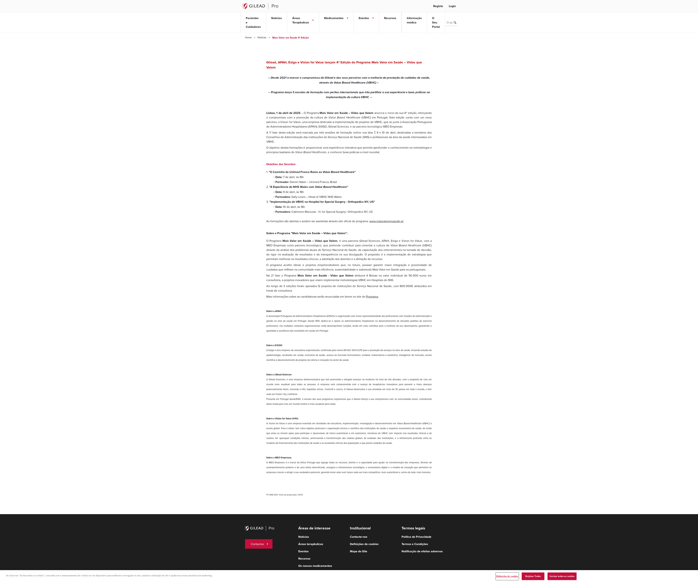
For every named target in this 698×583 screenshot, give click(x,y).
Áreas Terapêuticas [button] (300, 20)
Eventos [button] (364, 18)
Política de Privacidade (416, 537)
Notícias (276, 18)
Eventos (303, 551)
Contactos (257, 544)
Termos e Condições (415, 544)
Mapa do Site (358, 551)
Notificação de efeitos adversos (422, 551)
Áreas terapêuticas (310, 544)
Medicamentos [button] (334, 18)
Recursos (390, 18)
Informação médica (414, 20)
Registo (438, 6)
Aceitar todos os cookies (562, 576)
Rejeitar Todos (533, 576)
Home (248, 37)
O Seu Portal (436, 22)
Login (452, 6)
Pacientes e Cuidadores (253, 22)
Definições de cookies (507, 576)
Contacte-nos (358, 537)
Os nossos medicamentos (315, 566)
